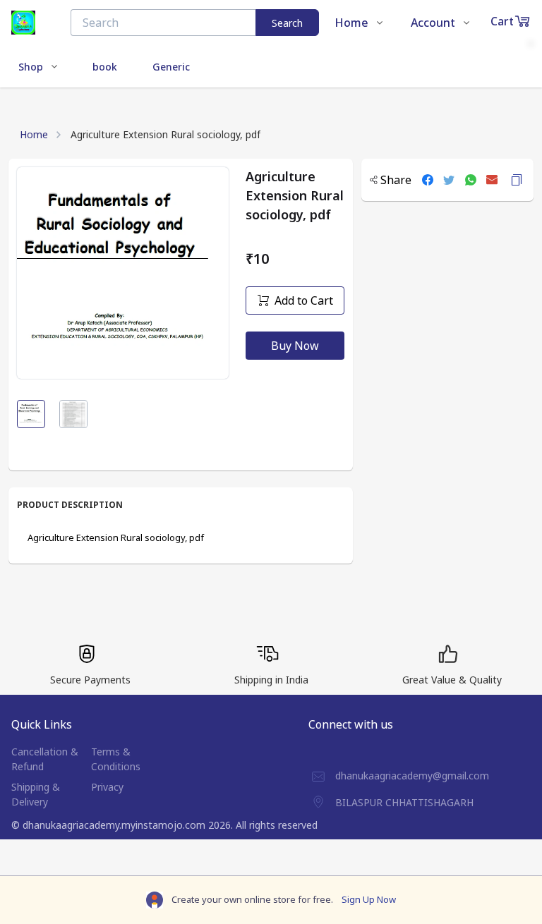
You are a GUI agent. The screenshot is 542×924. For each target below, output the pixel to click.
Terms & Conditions (115, 759)
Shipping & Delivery (35, 794)
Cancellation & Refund (44, 759)
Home (34, 134)
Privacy (107, 787)
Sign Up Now (369, 899)
